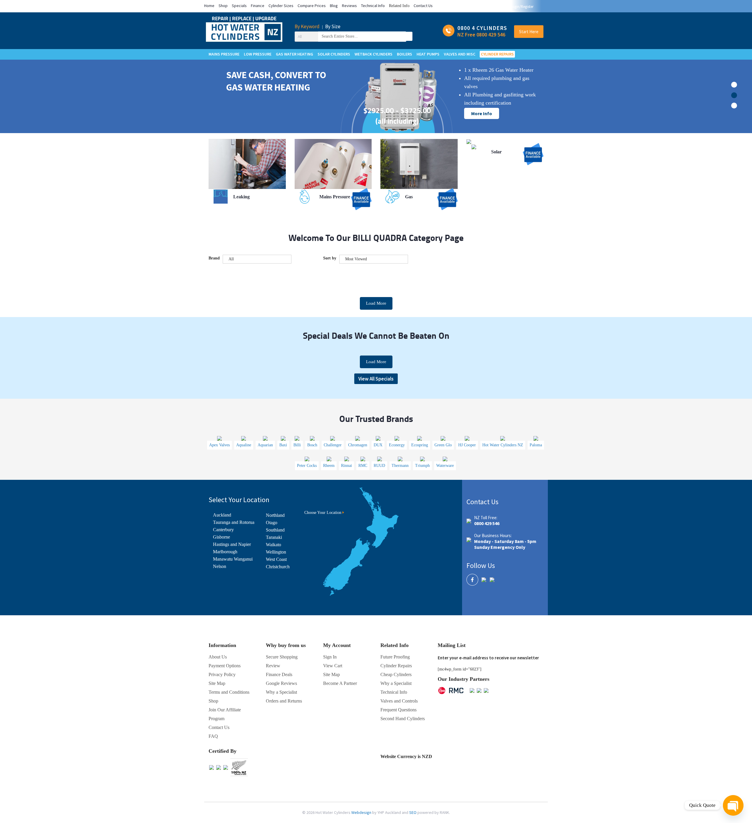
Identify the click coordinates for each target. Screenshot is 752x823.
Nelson (219, 566)
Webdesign (361, 812)
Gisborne (221, 536)
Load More (376, 303)
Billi (297, 445)
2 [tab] (734, 95)
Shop (223, 5)
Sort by (329, 258)
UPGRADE (265, 18)
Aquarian (265, 445)
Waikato (273, 544)
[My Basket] (538, 6)
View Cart (332, 665)
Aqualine (243, 445)
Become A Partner (340, 683)
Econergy (397, 445)
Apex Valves (219, 445)
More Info (481, 113)
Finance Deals (279, 674)
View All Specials (376, 379)
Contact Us (423, 5)
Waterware (445, 465)
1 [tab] (734, 85)
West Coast (276, 559)
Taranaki (274, 537)
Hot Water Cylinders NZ (502, 445)
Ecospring (419, 445)
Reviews (349, 5)
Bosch (312, 445)
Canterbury (223, 529)
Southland (275, 529)
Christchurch (278, 566)
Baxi (283, 445)
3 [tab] (734, 105)
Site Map (331, 674)
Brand (214, 258)
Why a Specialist (281, 692)
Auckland (222, 514)
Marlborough (225, 551)
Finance (257, 5)
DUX (378, 445)
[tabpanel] (376, 111)
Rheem (329, 465)
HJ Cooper (467, 445)
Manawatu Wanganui (233, 559)
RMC (362, 465)
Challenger (333, 445)
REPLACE (242, 18)
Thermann (400, 465)
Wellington (276, 551)
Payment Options (225, 665)
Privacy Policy (222, 674)
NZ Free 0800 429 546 (481, 34)
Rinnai (346, 465)
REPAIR (220, 18)
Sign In (330, 656)
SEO (413, 812)
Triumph (422, 465)
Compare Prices (312, 5)
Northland (275, 515)
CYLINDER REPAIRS (497, 54)
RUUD (379, 465)
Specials (239, 5)
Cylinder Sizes (280, 5)
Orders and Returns (284, 700)
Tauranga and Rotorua (233, 522)
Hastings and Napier (232, 544)
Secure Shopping (282, 656)
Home (209, 5)
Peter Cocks (307, 465)
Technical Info (373, 5)
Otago (271, 522)
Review (273, 665)
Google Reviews (281, 683)
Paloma (536, 445)
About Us (218, 656)
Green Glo (443, 445)
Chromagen (357, 445)
